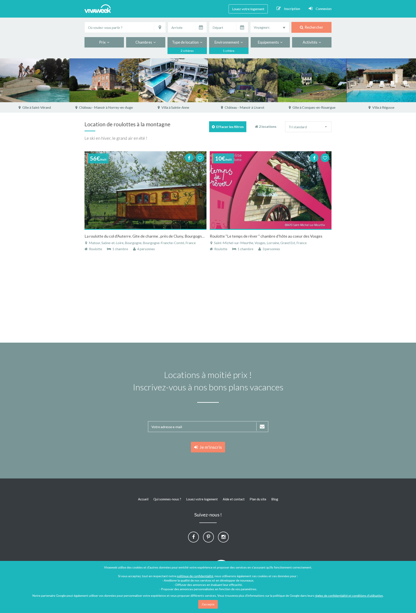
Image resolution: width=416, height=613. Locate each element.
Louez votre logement (248, 9)
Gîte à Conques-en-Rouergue (313, 107)
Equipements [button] (269, 42)
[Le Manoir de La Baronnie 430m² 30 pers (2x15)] (104, 80)
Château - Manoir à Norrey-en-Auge (105, 107)
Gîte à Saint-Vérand (36, 107)
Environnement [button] (227, 42)
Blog (274, 499)
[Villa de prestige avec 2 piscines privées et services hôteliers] (173, 80)
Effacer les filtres (229, 127)
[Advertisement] (387, 178)
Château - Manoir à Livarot (244, 107)
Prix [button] (103, 42)
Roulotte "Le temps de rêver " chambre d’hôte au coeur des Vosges (266, 236)
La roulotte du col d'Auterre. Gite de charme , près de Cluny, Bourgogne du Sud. (150, 236)
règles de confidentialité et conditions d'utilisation (349, 595)
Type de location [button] (186, 42)
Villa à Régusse (383, 107)
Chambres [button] (144, 42)
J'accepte (208, 604)
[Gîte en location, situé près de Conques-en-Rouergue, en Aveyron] (312, 80)
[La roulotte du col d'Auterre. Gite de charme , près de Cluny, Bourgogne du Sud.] (145, 190)
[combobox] (269, 27)
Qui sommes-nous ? (167, 499)
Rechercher (313, 27)
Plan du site (258, 499)
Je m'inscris (210, 447)
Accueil (143, 499)
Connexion (324, 9)
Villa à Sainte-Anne (175, 107)
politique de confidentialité (195, 576)
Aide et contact (234, 499)
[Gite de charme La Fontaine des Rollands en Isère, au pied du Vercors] (34, 80)
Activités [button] (311, 42)
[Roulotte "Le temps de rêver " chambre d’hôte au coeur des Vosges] (271, 190)
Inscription (292, 9)
